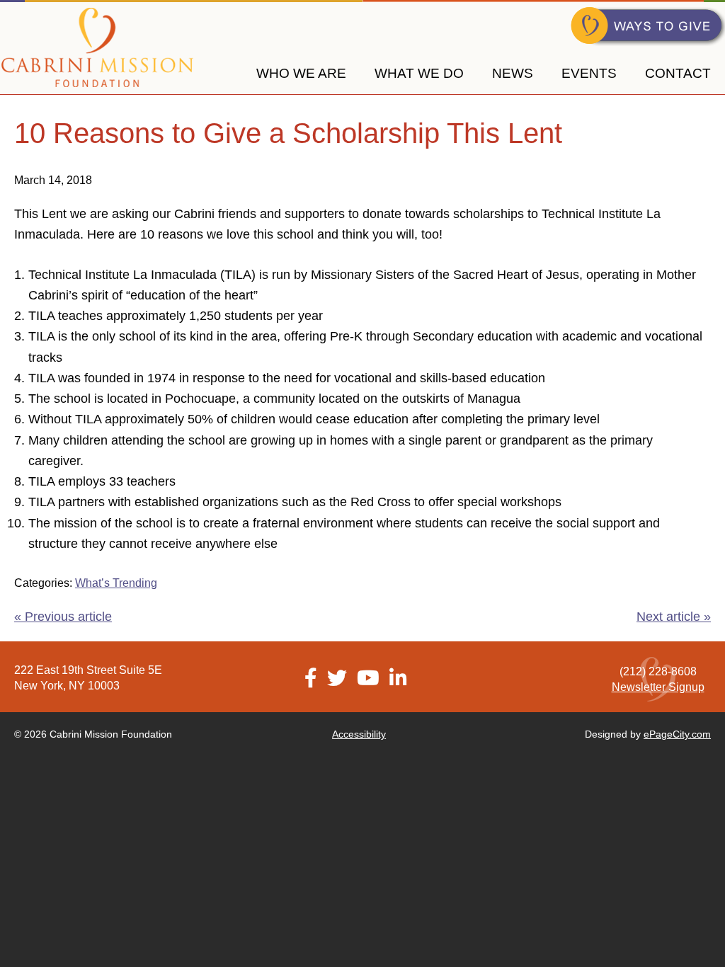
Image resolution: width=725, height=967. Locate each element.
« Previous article (63, 617)
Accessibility (359, 734)
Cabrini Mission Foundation (97, 47)
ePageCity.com (677, 734)
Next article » (673, 617)
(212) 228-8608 (658, 671)
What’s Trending (116, 583)
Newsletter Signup (658, 687)
